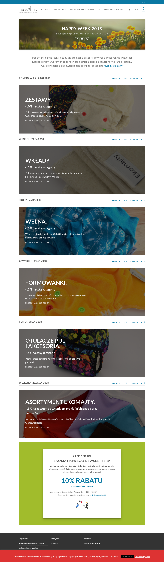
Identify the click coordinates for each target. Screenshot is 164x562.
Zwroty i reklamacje (92, 543)
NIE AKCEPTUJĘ (127, 556)
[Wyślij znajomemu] (82, 39)
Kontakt (120, 10)
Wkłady (91, 10)
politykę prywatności (98, 495)
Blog (112, 10)
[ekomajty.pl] (28, 9)
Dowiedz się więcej (142, 556)
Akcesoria (102, 10)
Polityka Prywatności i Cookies (32, 543)
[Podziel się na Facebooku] (77, 39)
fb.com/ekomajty (113, 65)
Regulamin (23, 538)
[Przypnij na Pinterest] (87, 39)
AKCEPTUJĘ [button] (114, 556)
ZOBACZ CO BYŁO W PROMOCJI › (127, 78)
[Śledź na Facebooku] (20, 2)
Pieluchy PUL (59, 10)
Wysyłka (55, 538)
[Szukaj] (129, 9)
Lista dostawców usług (28, 548)
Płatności (55, 543)
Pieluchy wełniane (76, 10)
